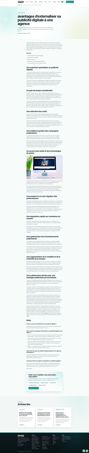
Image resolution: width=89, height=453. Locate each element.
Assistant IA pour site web (46, 437)
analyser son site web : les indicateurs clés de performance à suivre (44, 414)
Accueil (27, 1)
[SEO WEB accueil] (21, 2)
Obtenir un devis (70, 1)
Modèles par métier (56, 437)
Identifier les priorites (33, 385)
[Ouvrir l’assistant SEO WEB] (84, 451)
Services (31, 1)
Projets (46, 1)
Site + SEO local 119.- (35, 437)
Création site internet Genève (35, 444)
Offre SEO (54, 442)
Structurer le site (53, 382)
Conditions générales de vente (66, 439)
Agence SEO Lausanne (35, 441)
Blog (53, 444)
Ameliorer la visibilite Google (34, 382)
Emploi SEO (64, 441)
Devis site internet (45, 442)
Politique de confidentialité (66, 437)
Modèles (35, 1)
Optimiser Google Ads (44, 382)
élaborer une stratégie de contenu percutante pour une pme (25, 414)
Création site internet (45, 441)
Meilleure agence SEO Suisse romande (35, 439)
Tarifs (50, 1)
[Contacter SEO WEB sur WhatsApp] (87, 451)
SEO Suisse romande (35, 448)
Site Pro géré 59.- (45, 436)
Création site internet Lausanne (45, 444)
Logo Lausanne (44, 447)
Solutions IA (41, 1)
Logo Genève (34, 447)
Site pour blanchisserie (35, 442)
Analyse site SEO (45, 448)
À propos (54, 1)
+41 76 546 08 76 (20, 444)
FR (62, 1)
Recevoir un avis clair (42, 385)
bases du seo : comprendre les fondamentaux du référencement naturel (62, 415)
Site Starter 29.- (34, 436)
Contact (59, 1)
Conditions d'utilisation (66, 436)
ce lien (43, 311)
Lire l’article (21, 424)
